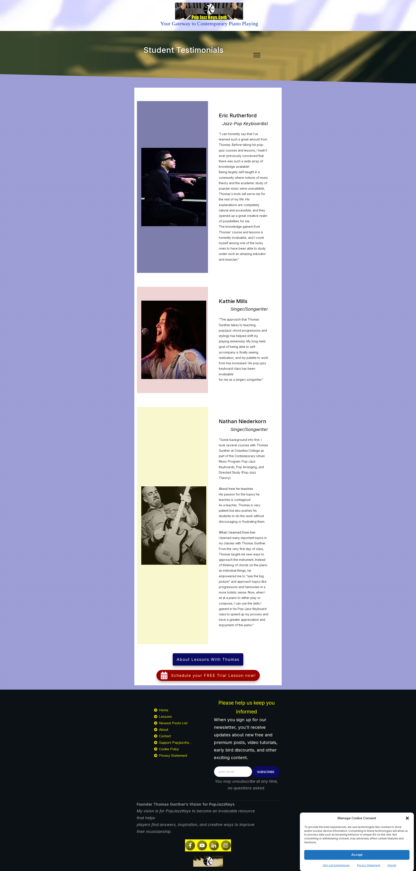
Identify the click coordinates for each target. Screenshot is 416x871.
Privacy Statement (368, 865)
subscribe (265, 772)
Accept (356, 855)
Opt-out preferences (336, 865)
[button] (407, 818)
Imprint (392, 865)
